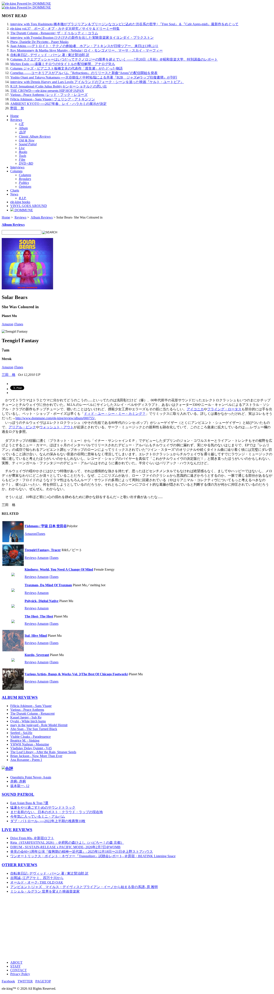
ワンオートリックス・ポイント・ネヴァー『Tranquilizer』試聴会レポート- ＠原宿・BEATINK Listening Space (93, 856)
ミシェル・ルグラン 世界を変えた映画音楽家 (45, 891)
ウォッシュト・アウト (56, 427)
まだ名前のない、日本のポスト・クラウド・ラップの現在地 (56, 812)
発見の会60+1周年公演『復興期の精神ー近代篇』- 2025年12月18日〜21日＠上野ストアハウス (81, 851)
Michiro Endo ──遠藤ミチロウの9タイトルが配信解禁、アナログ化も (62, 64)
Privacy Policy (20, 974)
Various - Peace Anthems (27, 709)
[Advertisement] (130, 927)
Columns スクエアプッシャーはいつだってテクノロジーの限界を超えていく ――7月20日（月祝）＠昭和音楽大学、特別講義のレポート (114, 59)
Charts (14, 190)
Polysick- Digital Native (41, 601)
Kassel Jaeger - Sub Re (26, 717)
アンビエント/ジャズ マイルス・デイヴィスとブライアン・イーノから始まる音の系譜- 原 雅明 (84, 887)
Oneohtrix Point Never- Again (30, 777)
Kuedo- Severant (37, 655)
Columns (16, 171)
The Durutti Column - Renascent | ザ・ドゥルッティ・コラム (54, 33)
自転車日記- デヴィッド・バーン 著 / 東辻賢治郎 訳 (49, 873)
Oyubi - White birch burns (28, 721)
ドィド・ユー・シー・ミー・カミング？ (115, 413)
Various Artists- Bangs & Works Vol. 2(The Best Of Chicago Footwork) (76, 674)
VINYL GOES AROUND (28, 206)
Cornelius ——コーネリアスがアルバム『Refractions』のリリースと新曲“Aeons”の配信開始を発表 (84, 73)
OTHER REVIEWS (19, 865)
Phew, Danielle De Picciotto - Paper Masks (39, 42)
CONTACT (18, 970)
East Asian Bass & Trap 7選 (29, 803)
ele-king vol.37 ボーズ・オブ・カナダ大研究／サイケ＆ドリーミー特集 (65, 28)
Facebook (8, 981)
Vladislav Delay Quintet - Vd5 (31, 748)
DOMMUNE (23, 210)
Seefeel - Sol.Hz (21, 733)
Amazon (7, 324)
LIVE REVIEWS (17, 829)
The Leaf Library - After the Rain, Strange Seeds (43, 752)
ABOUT (16, 962)
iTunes (18, 324)
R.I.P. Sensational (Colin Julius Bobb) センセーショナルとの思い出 (58, 86)
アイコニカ (195, 409)
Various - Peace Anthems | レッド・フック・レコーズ (49, 95)
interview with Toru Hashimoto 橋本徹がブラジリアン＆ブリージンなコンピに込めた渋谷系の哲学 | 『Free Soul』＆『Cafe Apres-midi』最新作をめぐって (124, 24)
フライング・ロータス (224, 409)
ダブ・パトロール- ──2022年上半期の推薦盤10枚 (47, 821)
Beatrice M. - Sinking (24, 740)
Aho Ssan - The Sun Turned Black (33, 729)
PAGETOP (43, 981)
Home (14, 116)
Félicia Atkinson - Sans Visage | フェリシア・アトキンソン (52, 99)
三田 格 (8, 374)
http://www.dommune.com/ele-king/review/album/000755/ (55, 418)
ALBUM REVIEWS (20, 697)
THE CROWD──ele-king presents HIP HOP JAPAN (47, 90)
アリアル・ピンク (22, 427)
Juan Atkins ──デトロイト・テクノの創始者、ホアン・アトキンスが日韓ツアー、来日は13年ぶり (84, 46)
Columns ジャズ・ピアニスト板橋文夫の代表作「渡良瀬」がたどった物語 (66, 68)
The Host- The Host (39, 616)
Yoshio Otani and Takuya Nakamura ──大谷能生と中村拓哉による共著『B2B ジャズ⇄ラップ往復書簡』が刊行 (93, 77)
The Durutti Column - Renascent (32, 713)
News (14, 194)
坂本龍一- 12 (19, 786)
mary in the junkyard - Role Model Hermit (38, 725)
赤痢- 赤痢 (18, 781)
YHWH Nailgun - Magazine (29, 744)
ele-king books (20, 202)
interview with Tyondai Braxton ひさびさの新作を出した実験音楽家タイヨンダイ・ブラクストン (82, 37)
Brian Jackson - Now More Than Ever (36, 756)
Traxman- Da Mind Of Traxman (48, 585)
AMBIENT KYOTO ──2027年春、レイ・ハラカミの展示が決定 (58, 104)
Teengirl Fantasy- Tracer (43, 550)
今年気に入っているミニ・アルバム (37, 816)
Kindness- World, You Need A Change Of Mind (59, 569)
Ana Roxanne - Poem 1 (26, 760)
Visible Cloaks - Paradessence (30, 736)
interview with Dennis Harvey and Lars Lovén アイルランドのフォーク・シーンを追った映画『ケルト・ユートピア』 (97, 82)
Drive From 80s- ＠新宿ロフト (32, 838)
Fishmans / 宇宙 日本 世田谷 (46, 526)
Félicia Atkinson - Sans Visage (31, 706)
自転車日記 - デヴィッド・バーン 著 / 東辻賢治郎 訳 (49, 55)
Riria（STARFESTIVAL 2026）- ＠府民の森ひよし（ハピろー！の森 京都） (67, 842)
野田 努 (17, 108)
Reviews (16, 120)
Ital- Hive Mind (36, 635)
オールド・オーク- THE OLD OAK (36, 882)
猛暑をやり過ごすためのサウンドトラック (42, 807)
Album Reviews (42, 217)
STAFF (15, 966)
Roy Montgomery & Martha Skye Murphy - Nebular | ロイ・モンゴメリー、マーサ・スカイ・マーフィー (86, 50)
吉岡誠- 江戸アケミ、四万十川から (37, 878)
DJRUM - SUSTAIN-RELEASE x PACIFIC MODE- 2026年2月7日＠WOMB (65, 847)
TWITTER (25, 981)
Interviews (17, 167)
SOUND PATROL (18, 794)
